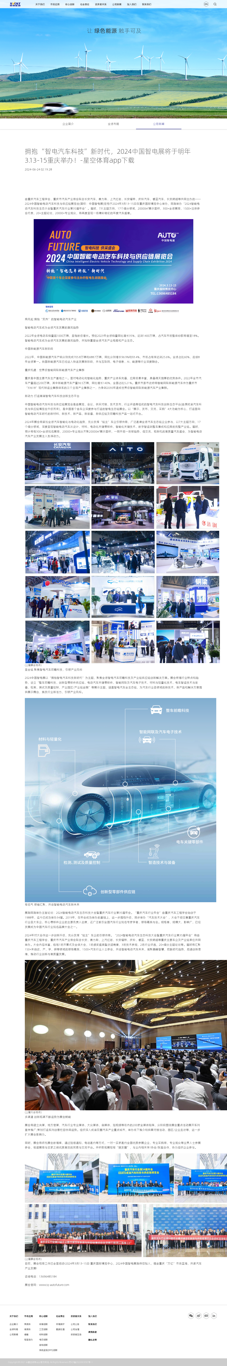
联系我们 (146, 4)
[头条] (206, 1318)
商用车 (27, 1329)
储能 (26, 1334)
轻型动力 (28, 1339)
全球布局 (113, 124)
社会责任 (84, 4)
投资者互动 (76, 1334)
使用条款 (92, 1331)
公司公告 (75, 1324)
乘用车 (27, 1324)
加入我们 (131, 4)
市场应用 (55, 4)
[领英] (213, 1318)
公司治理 (75, 1329)
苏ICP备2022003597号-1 (81, 1362)
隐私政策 (92, 1339)
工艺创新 (43, 1329)
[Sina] (198, 1318)
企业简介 (68, 124)
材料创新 (43, 1334)
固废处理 (60, 1329)
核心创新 (69, 4)
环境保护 (60, 1324)
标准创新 (43, 1324)
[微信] (191, 1318)
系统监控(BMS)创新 (48, 1350)
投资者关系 (101, 4)
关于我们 (40, 4)
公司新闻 (116, 4)
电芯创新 (43, 1339)
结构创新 (43, 1344)
